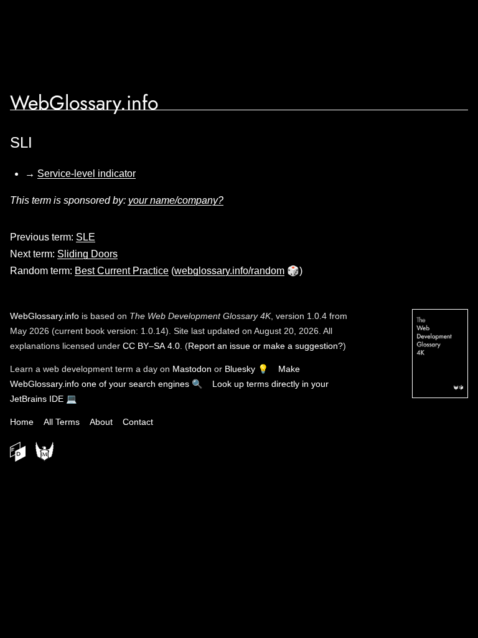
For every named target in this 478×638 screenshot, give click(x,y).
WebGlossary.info (84, 102)
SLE (85, 237)
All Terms (62, 422)
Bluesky (240, 369)
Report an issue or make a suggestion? (265, 346)
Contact (138, 422)
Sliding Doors (87, 254)
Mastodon (192, 369)
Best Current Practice (122, 270)
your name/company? (175, 200)
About (101, 422)
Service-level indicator (86, 173)
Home (22, 422)
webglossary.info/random (229, 270)
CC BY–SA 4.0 (151, 346)
